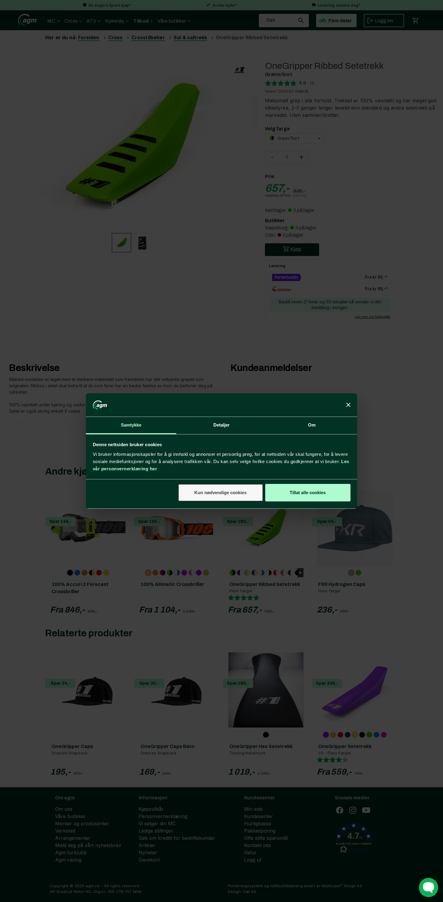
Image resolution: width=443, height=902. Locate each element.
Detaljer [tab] (221, 424)
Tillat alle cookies (308, 492)
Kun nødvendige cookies (220, 492)
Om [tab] (312, 424)
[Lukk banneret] (348, 405)
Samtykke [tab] (131, 424)
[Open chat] (428, 887)
